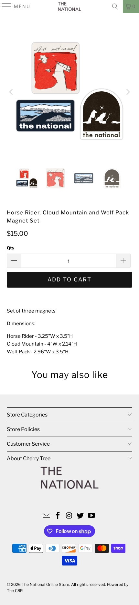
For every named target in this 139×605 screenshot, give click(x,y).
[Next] (127, 92)
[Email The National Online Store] (47, 516)
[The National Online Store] (69, 6)
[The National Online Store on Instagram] (69, 516)
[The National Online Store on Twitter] (80, 516)
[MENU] (4, 6)
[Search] (115, 6)
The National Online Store (45, 584)
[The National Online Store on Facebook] (58, 516)
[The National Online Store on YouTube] (92, 516)
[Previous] (11, 92)
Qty (10, 247)
